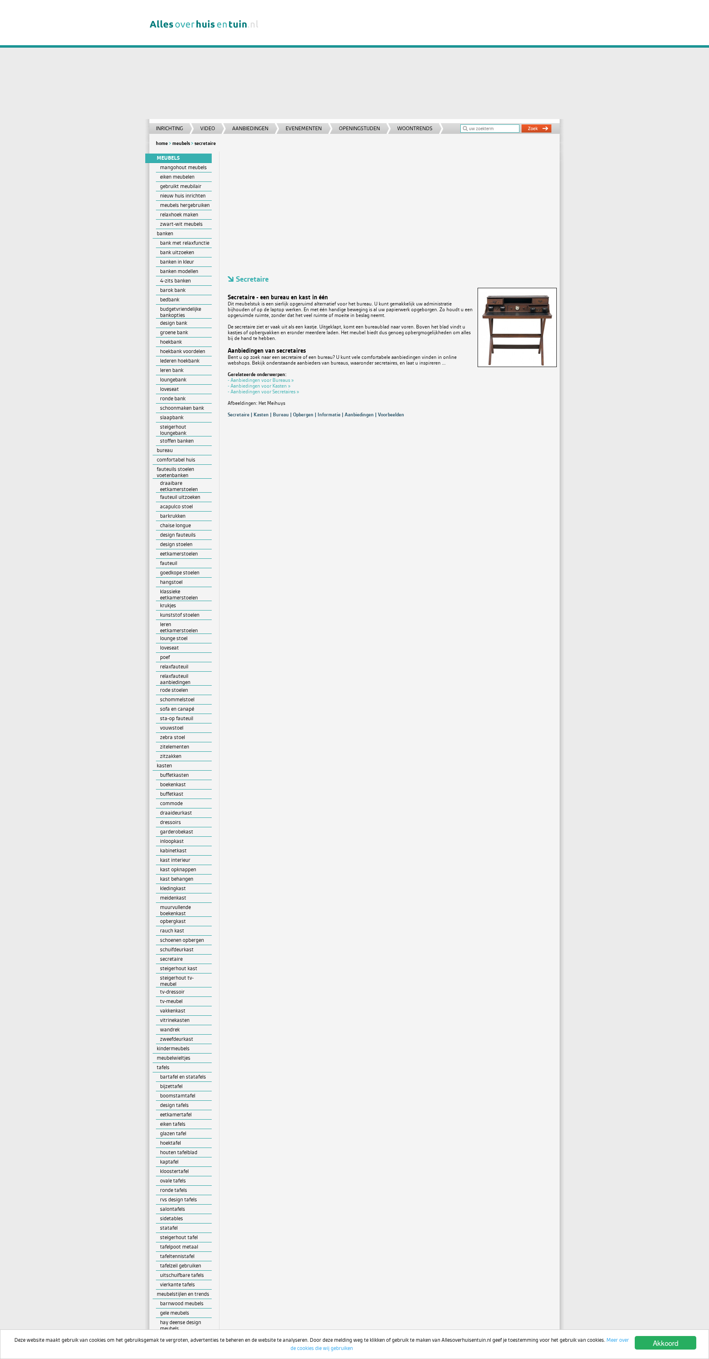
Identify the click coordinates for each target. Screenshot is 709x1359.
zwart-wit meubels (181, 224)
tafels (163, 1067)
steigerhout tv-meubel (177, 981)
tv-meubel (171, 1001)
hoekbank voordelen (182, 351)
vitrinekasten (175, 1020)
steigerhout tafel (179, 1237)
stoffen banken (177, 441)
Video (207, 128)
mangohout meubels (183, 167)
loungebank (173, 379)
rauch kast (172, 930)
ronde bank (172, 398)
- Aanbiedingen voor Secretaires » (263, 392)
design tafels (174, 1105)
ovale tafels (173, 1181)
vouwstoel (171, 728)
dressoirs (170, 822)
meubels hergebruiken (185, 205)
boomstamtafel (177, 1096)
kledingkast (173, 888)
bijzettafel (171, 1086)
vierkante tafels (177, 1284)
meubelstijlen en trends (183, 1294)
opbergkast (173, 921)
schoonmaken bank (182, 408)
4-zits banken (175, 281)
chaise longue (175, 525)
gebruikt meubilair (180, 186)
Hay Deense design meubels (180, 1325)
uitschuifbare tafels (182, 1275)
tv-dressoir (172, 992)
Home (162, 143)
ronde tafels (173, 1190)
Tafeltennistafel (177, 1256)
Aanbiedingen (250, 128)
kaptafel (169, 1162)
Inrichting (169, 128)
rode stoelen (174, 690)
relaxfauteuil (174, 666)
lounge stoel (174, 638)
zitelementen (174, 747)
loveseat (169, 389)
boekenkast (173, 784)
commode (171, 803)
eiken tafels (172, 1124)
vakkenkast (172, 1011)
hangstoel (171, 582)
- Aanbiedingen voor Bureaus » (261, 380)
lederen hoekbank (179, 361)
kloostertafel (174, 1171)
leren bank (171, 370)
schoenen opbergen (182, 940)
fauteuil (168, 563)
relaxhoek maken (179, 214)
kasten (164, 765)
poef (165, 657)
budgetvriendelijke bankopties (180, 312)
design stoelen (176, 544)
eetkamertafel (176, 1114)
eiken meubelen (177, 177)
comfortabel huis (176, 460)
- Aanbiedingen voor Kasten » (259, 386)
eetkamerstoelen (179, 554)
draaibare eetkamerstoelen (179, 486)
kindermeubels (173, 1048)
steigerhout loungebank (173, 430)
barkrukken (172, 516)
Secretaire (205, 143)
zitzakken (170, 756)
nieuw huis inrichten (183, 196)
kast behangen (176, 879)
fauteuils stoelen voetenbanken (175, 472)
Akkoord (665, 1343)
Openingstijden (359, 128)
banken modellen (179, 271)
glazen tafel (173, 1133)
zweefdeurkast (176, 1039)
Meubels (181, 143)
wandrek (170, 1029)
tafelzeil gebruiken (180, 1266)
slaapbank (171, 417)
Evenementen (304, 128)
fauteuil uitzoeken (180, 497)
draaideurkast (176, 813)
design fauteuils (178, 535)
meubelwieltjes (173, 1058)
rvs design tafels (178, 1199)
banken (165, 233)
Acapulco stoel (176, 506)
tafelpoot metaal (179, 1247)
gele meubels (174, 1313)
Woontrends (414, 128)
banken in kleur (177, 262)
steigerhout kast (178, 968)
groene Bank (174, 332)
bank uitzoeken (177, 252)
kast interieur (175, 860)
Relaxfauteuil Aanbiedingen (175, 679)
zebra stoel (172, 737)
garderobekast (176, 832)
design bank (173, 323)
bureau (165, 450)
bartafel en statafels (183, 1077)
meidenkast (173, 898)
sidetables (171, 1218)
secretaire (171, 959)
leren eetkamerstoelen (179, 627)
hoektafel (170, 1143)
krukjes (168, 605)
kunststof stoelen (179, 615)
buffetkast (171, 794)
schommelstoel (177, 699)
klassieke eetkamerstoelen (179, 594)
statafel (169, 1228)
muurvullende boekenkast (175, 910)
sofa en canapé (177, 709)
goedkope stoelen (179, 572)
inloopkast (172, 841)
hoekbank (171, 342)
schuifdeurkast (177, 949)
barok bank (172, 290)
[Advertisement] (413, 61)
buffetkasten (174, 775)
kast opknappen (178, 869)
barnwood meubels (182, 1303)
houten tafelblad (178, 1152)
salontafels (172, 1209)
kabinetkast (173, 850)
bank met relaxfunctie (184, 243)
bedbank (169, 299)
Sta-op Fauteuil (176, 718)
